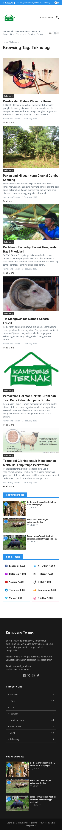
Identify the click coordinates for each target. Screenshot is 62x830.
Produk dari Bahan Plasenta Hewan (27, 101)
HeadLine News (22, 31)
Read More (8, 122)
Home (5, 42)
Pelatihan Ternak (35, 34)
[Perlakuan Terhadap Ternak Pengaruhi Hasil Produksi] (31, 222)
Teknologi (21, 34)
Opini (5, 34)
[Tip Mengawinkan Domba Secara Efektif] (31, 293)
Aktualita (36, 31)
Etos (12, 34)
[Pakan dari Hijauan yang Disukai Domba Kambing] (31, 147)
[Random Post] (50, 33)
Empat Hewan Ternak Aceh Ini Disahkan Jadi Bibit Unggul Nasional (43, 799)
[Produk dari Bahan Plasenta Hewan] (31, 76)
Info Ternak (8, 31)
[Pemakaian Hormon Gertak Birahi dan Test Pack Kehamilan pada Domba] (31, 369)
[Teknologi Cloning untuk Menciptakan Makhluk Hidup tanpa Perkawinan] (31, 440)
